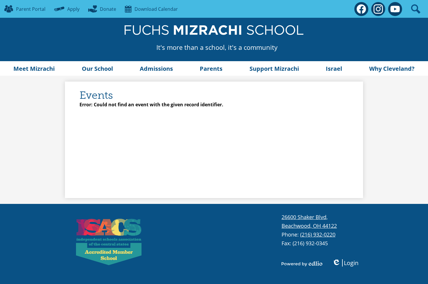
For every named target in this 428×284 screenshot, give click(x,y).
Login (345, 263)
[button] (34, 68)
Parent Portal (30, 9)
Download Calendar (156, 9)
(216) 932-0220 (317, 234)
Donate (108, 9)
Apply (73, 9)
